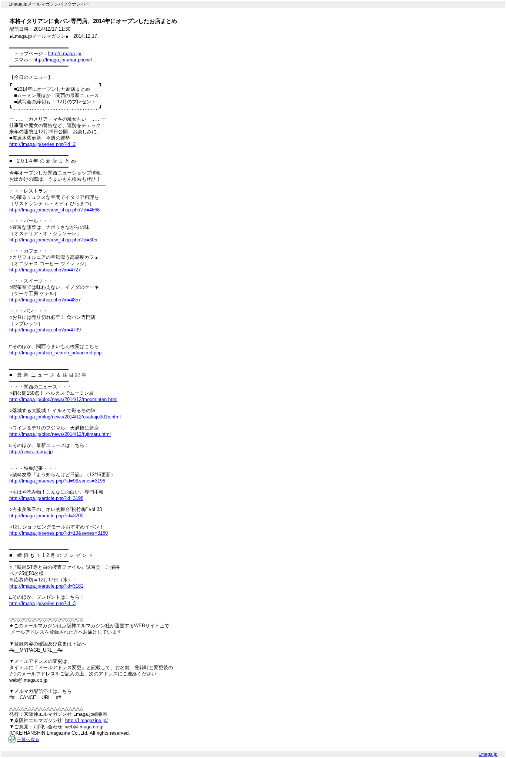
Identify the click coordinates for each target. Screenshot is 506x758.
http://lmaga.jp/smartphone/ (62, 60)
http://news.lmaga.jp (31, 451)
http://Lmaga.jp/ (64, 53)
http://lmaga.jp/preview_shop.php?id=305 (53, 240)
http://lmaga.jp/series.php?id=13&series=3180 (58, 533)
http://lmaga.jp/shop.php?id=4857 (45, 300)
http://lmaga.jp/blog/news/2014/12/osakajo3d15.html (65, 417)
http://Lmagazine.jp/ (86, 720)
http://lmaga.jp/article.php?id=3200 (46, 515)
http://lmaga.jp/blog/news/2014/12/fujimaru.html (60, 434)
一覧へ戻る (28, 739)
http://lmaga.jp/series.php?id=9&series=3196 (57, 481)
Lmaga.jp (488, 754)
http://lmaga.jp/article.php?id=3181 (46, 586)
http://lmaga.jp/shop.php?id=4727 (45, 270)
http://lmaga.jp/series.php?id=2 (42, 144)
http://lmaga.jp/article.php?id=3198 (46, 498)
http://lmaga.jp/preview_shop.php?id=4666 (54, 210)
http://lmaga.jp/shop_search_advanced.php (55, 352)
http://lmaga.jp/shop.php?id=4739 (45, 330)
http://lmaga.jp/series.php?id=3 (42, 603)
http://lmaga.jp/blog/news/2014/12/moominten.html (63, 399)
